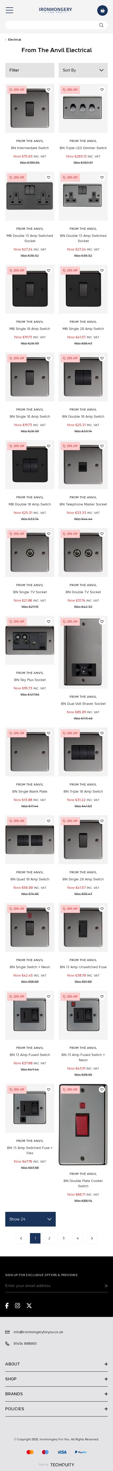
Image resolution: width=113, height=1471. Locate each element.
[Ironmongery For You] (55, 10)
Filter (14, 70)
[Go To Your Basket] (102, 10)
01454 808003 (25, 1343)
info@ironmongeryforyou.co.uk (38, 1332)
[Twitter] (29, 1305)
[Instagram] (17, 1305)
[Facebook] (7, 1306)
